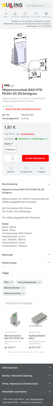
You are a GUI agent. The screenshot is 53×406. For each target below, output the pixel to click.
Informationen (10, 367)
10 (37, 352)
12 (43, 352)
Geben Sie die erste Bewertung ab (23, 109)
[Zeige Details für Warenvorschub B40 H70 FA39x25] (14, 319)
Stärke (7, 143)
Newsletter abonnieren (14, 391)
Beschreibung (9, 184)
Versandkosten (27, 134)
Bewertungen (9, 262)
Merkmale (7, 254)
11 (40, 352)
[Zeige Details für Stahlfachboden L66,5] (39, 319)
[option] (8, 282)
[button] (6, 158)
